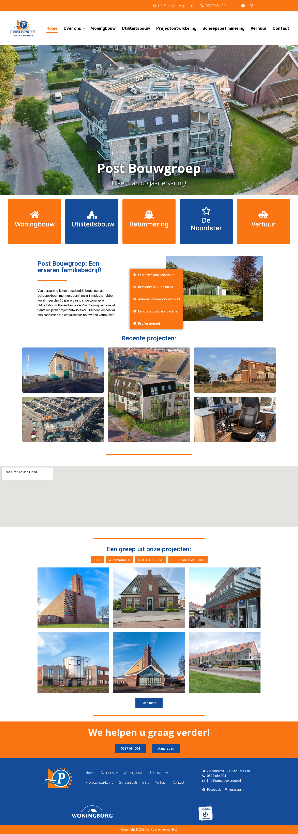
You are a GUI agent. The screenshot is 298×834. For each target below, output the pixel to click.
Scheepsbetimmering (223, 28)
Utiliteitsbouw (136, 28)
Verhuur (259, 28)
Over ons (72, 28)
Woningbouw (103, 28)
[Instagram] (251, 5)
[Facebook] (243, 5)
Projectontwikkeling (176, 28)
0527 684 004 (217, 5)
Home (52, 28)
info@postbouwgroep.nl (176, 5)
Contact (281, 28)
